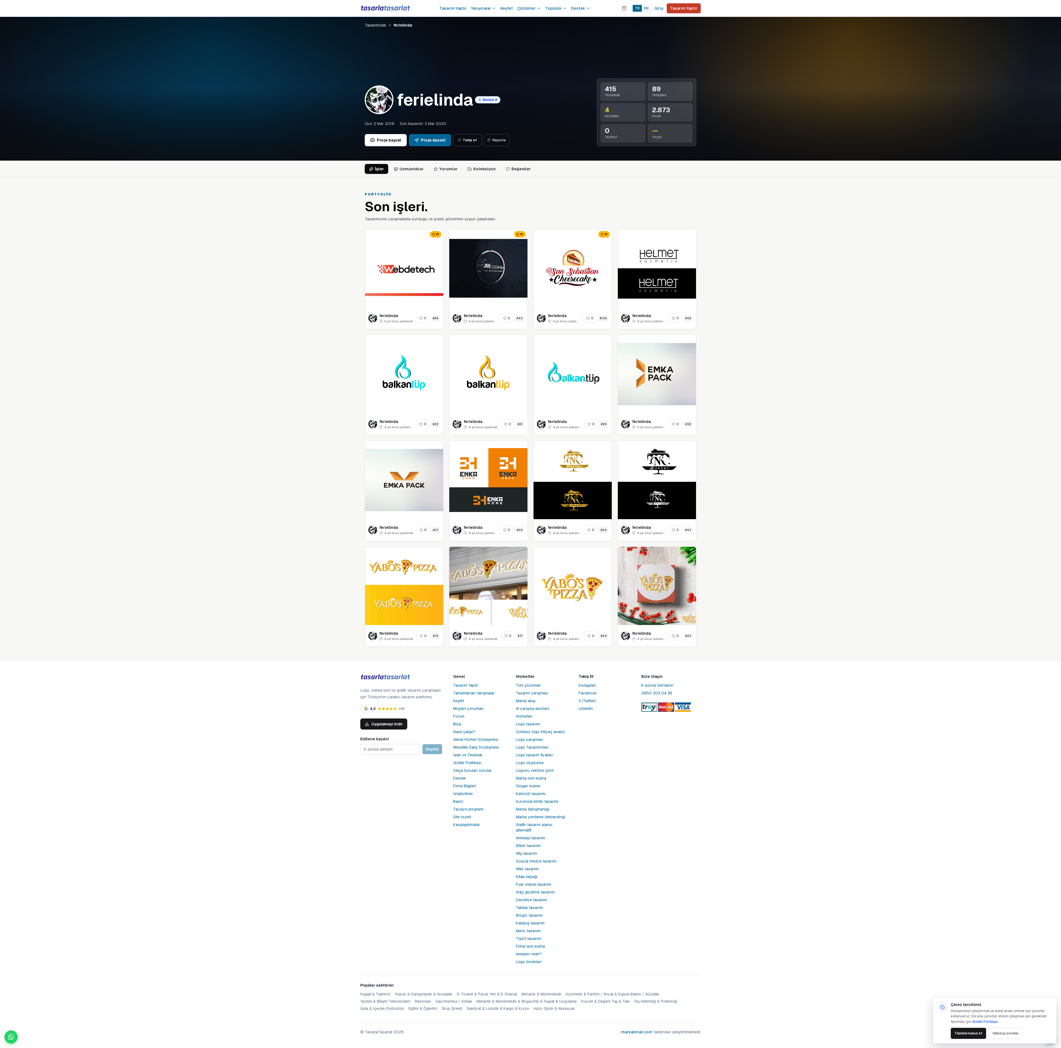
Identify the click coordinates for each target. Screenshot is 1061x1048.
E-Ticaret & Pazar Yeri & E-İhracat (487, 994)
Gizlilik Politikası (467, 762)
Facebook (588, 693)
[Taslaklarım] (624, 8)
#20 (604, 424)
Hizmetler (524, 716)
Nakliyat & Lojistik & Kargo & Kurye (498, 1008)
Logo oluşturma (529, 762)
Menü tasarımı (528, 930)
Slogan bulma (528, 785)
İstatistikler (463, 793)
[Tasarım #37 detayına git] (404, 480)
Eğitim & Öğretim (422, 1008)
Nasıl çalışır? (464, 731)
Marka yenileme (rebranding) (540, 816)
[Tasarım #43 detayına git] (488, 268)
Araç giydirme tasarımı (535, 892)
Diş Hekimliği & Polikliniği (655, 1001)
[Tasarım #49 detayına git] (488, 480)
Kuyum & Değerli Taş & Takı (605, 1001)
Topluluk (553, 8)
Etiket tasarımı (528, 845)
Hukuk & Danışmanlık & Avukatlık (424, 994)
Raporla (499, 140)
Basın (458, 801)
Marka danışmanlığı (532, 809)
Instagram (587, 685)
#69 (435, 318)
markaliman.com (636, 1031)
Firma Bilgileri (464, 785)
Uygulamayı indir (387, 724)
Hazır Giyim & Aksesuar (554, 1008)
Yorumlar (448, 168)
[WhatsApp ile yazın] (11, 1037)
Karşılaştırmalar (466, 824)
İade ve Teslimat (467, 754)
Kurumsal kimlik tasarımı (537, 801)
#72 (435, 636)
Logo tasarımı (528, 724)
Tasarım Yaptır (453, 8)
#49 (519, 530)
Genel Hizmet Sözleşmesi (475, 739)
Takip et (470, 140)
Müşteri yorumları (468, 708)
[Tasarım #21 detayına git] (488, 374)
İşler (379, 168)
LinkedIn (586, 708)
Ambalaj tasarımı (530, 837)
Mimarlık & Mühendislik (541, 994)
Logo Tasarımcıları (532, 747)
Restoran (423, 1001)
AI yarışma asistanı (532, 708)
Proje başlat (389, 140)
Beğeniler (521, 168)
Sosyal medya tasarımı (536, 861)
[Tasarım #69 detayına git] (404, 268)
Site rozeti (462, 816)
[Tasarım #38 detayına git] (657, 374)
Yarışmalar (481, 8)
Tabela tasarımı (529, 907)
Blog (457, 724)
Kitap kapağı (526, 876)
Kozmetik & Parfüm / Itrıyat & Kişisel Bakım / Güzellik (612, 994)
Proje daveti (433, 140)
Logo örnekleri (529, 961)
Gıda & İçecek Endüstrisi (382, 1008)
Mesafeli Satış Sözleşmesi (476, 747)
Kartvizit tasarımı (530, 793)
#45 (688, 318)
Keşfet (506, 8)
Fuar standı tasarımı (533, 884)
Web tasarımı (527, 868)
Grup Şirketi (452, 1008)
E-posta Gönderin (657, 685)
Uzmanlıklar (412, 168)
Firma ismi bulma (530, 946)
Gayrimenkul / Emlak (453, 1001)
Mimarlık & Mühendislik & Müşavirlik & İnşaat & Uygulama (527, 1001)
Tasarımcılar (375, 25)
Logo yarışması (529, 739)
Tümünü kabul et (968, 1033)
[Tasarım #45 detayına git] (657, 268)
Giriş (658, 8)
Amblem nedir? (529, 954)
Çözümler (526, 8)
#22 (435, 424)
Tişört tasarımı (528, 938)
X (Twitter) (587, 700)
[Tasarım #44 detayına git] (573, 480)
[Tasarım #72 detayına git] (404, 586)
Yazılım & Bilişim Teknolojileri (385, 1001)
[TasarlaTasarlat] (385, 677)
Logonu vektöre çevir (535, 770)
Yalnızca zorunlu (1005, 1033)
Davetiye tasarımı (531, 899)
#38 (688, 424)
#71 (520, 636)
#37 (435, 530)
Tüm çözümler (528, 685)
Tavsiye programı (468, 809)
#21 (520, 424)
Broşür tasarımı (529, 915)
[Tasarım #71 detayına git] (488, 586)
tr (637, 8)
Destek (578, 8)
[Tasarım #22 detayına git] (404, 374)
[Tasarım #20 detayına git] (573, 374)
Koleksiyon (484, 168)
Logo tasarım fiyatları (534, 754)
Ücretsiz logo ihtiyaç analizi (540, 731)
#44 (604, 530)
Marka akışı (525, 700)
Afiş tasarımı (526, 853)
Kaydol (432, 749)
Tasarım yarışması (532, 693)
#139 (603, 318)
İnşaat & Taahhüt (375, 994)
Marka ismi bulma (531, 778)
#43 (519, 318)
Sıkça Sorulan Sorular (472, 770)
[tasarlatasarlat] (385, 8)
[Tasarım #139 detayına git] (573, 268)
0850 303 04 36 (656, 693)
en (646, 8)
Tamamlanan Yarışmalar (474, 693)
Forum (458, 716)
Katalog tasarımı (530, 923)
